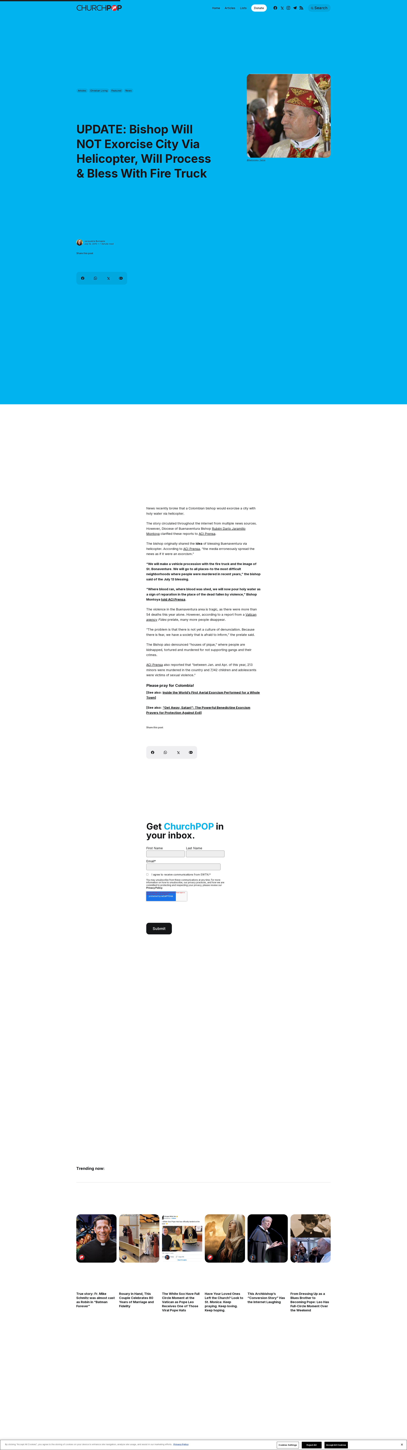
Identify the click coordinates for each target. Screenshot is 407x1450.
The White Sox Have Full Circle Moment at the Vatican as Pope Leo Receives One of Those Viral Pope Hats (181, 1302)
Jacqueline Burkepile (94, 241)
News (128, 90)
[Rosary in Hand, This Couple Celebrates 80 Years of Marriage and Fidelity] (139, 1238)
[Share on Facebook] (82, 278)
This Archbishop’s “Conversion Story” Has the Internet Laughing (266, 1298)
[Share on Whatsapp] (95, 278)
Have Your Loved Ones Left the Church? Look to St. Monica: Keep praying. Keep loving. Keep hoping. (224, 1302)
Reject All (312, 1445)
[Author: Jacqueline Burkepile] (79, 242)
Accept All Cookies (336, 1445)
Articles (230, 8)
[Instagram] (288, 8)
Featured (116, 90)
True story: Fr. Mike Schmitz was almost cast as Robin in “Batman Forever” (95, 1300)
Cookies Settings (288, 1445)
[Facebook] (275, 8)
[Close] (401, 1444)
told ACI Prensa (173, 599)
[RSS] (301, 8)
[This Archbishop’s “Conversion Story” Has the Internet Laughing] (268, 1238)
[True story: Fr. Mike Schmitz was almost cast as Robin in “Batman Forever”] (96, 1238)
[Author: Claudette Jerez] (167, 1257)
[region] (203, 1445)
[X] (282, 8)
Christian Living (98, 90)
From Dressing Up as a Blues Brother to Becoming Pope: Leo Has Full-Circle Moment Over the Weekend (309, 1302)
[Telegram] (295, 8)
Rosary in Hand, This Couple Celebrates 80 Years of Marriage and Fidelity (136, 1300)
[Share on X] (108, 278)
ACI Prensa (207, 534)
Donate (259, 8)
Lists (243, 8)
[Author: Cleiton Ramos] (124, 1257)
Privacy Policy (154, 887)
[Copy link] (120, 278)
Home (216, 8)
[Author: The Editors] (81, 1257)
